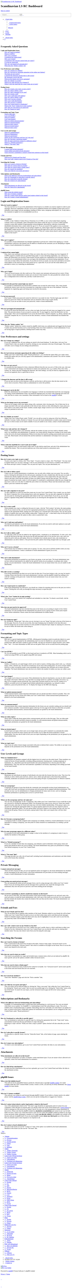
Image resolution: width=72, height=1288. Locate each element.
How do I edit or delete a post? (13, 90)
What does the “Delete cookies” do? (15, 65)
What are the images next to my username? (17, 79)
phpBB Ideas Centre (20, 1097)
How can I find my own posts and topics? (16, 171)
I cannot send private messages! (13, 149)
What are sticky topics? (11, 124)
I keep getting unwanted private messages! (17, 151)
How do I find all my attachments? (14, 187)
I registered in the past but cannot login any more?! (19, 60)
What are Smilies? (9, 117)
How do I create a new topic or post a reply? (17, 89)
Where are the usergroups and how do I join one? (19, 137)
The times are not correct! (12, 74)
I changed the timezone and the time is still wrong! (19, 75)
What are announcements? (12, 122)
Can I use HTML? (9, 116)
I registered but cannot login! (12, 57)
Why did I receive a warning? (13, 102)
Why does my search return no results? (15, 165)
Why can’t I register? (10, 55)
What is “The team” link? (12, 144)
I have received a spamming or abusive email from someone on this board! (26, 152)
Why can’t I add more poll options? (14, 95)
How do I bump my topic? (12, 109)
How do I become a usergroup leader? (15, 139)
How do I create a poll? (11, 94)
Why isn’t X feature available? (13, 194)
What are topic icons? (10, 127)
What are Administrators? (12, 132)
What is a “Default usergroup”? (13, 142)
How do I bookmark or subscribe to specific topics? (19, 177)
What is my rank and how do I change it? (16, 82)
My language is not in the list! (13, 77)
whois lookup (65, 1107)
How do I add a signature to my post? (15, 92)
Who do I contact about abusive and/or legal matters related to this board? (26, 195)
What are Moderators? (11, 134)
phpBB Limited (54, 1083)
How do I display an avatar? (12, 80)
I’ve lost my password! (11, 62)
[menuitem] (14, 22)
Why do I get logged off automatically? (16, 64)
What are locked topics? (11, 126)
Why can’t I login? (10, 59)
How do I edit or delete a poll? (13, 97)
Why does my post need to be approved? (16, 107)
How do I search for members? (13, 169)
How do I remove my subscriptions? (15, 180)
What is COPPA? (9, 54)
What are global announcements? (14, 121)
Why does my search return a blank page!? (17, 167)
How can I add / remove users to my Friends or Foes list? (21, 159)
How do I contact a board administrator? (16, 197)
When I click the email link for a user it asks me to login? (21, 84)
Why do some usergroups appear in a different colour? (20, 141)
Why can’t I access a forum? (12, 99)
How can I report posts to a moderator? (16, 104)
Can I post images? (10, 119)
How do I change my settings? (13, 70)
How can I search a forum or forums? (15, 164)
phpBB (54, 395)
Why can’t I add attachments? (13, 101)
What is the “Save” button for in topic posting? (18, 106)
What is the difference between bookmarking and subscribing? (22, 175)
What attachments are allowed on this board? (17, 185)
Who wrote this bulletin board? (13, 192)
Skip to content (5, 11)
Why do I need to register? (12, 52)
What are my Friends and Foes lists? (15, 157)
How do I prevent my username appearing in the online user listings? (24, 72)
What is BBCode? (9, 114)
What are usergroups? (10, 136)
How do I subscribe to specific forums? (16, 179)
